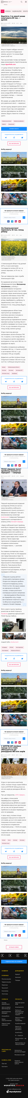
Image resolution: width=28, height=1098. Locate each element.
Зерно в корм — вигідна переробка (20, 1019)
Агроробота (5, 1016)
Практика (5, 985)
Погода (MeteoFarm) (5, 1003)
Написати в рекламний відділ (20, 1051)
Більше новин (14, 947)
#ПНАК (11, 647)
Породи (17, 980)
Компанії (18, 977)
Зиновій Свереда (17, 522)
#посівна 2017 (19, 370)
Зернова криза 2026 (19, 1003)
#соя (9, 840)
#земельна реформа (18, 121)
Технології (5, 988)
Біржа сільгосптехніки (6, 1019)
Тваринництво (6, 982)
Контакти (4, 1066)
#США (3, 840)
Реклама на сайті (20, 1055)
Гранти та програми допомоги (18, 1028)
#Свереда (4, 647)
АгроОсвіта (18, 1032)
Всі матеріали (14, 143)
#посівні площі (5, 373)
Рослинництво (6, 979)
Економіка (5, 991)
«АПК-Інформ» (20, 795)
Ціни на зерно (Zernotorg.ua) (6, 1007)
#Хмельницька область (13, 367)
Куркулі (17, 974)
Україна (8, 11)
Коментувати (14, 128)
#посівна (11, 370)
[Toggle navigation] (26, 2)
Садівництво (17, 11)
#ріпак (3, 367)
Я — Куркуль (19, 1035)
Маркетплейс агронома (6, 1024)
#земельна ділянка (6, 121)
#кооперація (5, 650)
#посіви (4, 370)
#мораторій (11, 124)
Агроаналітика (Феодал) (6, 1012)
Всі (2, 11)
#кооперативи (19, 647)
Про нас (4, 1063)
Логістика (5, 994)
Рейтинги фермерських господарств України (19, 1012)
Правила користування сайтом (19, 1062)
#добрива (14, 373)
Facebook (4, 614)
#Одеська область (15, 650)
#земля (4, 124)
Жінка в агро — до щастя (20, 1039)
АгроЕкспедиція (20, 1023)
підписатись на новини (14, 961)
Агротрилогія (19, 1007)
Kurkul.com (5, 517)
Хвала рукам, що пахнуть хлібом (20, 1043)
